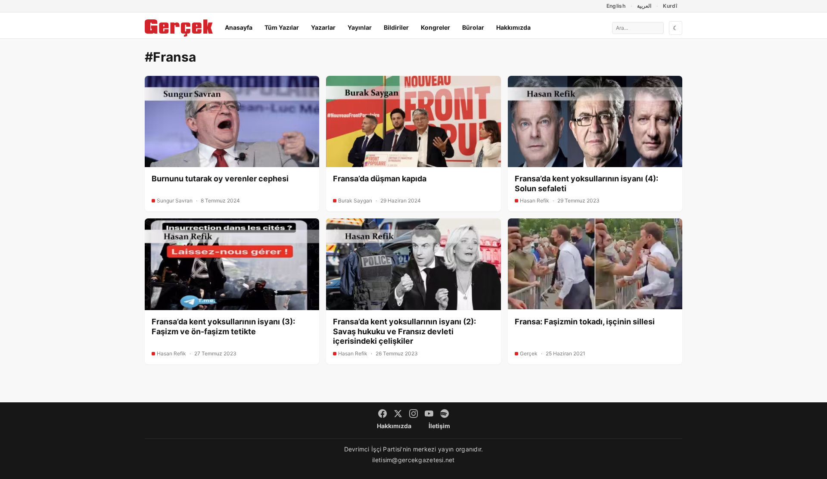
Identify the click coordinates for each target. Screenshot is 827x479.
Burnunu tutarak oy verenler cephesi (220, 178)
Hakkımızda (513, 27)
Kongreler (435, 27)
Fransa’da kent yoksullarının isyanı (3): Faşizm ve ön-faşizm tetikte (223, 326)
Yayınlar (360, 27)
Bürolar (473, 27)
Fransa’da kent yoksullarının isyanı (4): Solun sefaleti (586, 183)
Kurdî (670, 6)
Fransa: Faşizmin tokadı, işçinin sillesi (585, 321)
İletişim (439, 425)
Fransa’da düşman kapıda (379, 178)
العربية (644, 6)
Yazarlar (323, 27)
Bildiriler (396, 27)
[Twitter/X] (398, 413)
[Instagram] (413, 413)
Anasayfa (238, 27)
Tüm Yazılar (281, 27)
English (616, 6)
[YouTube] (429, 413)
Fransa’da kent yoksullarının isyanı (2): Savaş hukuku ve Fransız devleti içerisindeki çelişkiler (404, 331)
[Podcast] (444, 413)
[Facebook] (382, 413)
